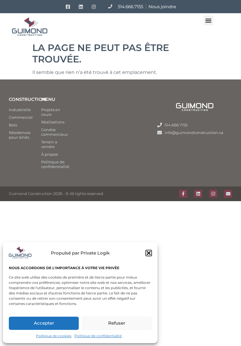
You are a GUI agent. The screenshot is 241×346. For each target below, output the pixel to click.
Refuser (116, 323)
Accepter (44, 323)
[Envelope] (228, 194)
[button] (149, 253)
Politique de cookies (53, 336)
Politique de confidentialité (98, 336)
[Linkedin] (198, 194)
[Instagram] (213, 194)
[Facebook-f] (183, 194)
